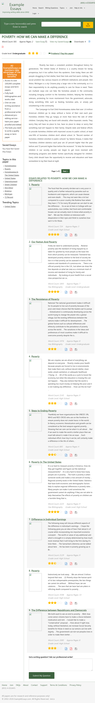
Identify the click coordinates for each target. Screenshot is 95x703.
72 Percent (9, 197)
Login (34, 13)
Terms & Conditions (58, 685)
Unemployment (11, 181)
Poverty (8, 169)
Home (35, 8)
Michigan (8, 194)
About (25, 685)
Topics (62, 8)
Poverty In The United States (46, 461)
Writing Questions (51, 8)
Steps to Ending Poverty (44, 410)
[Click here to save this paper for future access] (76, 234)
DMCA (52, 699)
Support (43, 685)
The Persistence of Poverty (45, 299)
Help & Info (78, 8)
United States (10, 178)
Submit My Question (41, 675)
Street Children (11, 184)
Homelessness (10, 165)
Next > (65, 171)
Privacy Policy (75, 685)
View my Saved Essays (60, 41)
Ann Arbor (9, 187)
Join (71, 8)
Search (41, 8)
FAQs (18, 685)
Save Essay (40, 41)
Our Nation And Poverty (44, 241)
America (8, 191)
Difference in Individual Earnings (48, 519)
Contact (34, 685)
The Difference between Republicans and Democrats (59, 610)
